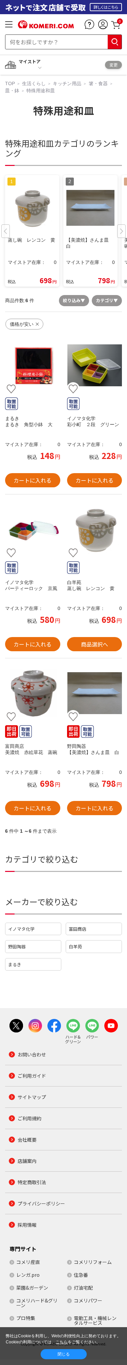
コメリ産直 (28, 1262)
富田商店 (77, 929)
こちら (62, 1342)
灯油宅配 (83, 1287)
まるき (14, 964)
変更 (113, 65)
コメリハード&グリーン (37, 1303)
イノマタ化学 (21, 929)
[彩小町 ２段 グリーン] (94, 365)
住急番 (81, 1274)
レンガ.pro (28, 1274)
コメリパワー (88, 1300)
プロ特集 (25, 1318)
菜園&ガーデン (32, 1287)
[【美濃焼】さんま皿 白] (94, 693)
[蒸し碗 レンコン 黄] (94, 529)
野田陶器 (17, 946)
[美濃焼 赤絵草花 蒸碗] (32, 693)
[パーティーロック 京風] (32, 529)
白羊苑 (75, 946)
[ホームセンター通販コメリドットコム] (46, 26)
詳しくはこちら (105, 7)
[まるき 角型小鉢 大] (32, 365)
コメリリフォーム (93, 1262)
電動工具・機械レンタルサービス (95, 1320)
